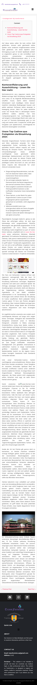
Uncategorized (7, 18)
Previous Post (6, 589)
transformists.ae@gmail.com (11, 4)
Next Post (32, 589)
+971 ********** (25, 4)
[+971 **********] (20, 4)
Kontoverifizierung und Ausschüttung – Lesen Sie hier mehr (17, 30)
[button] (32, 9)
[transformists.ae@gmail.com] (2, 4)
